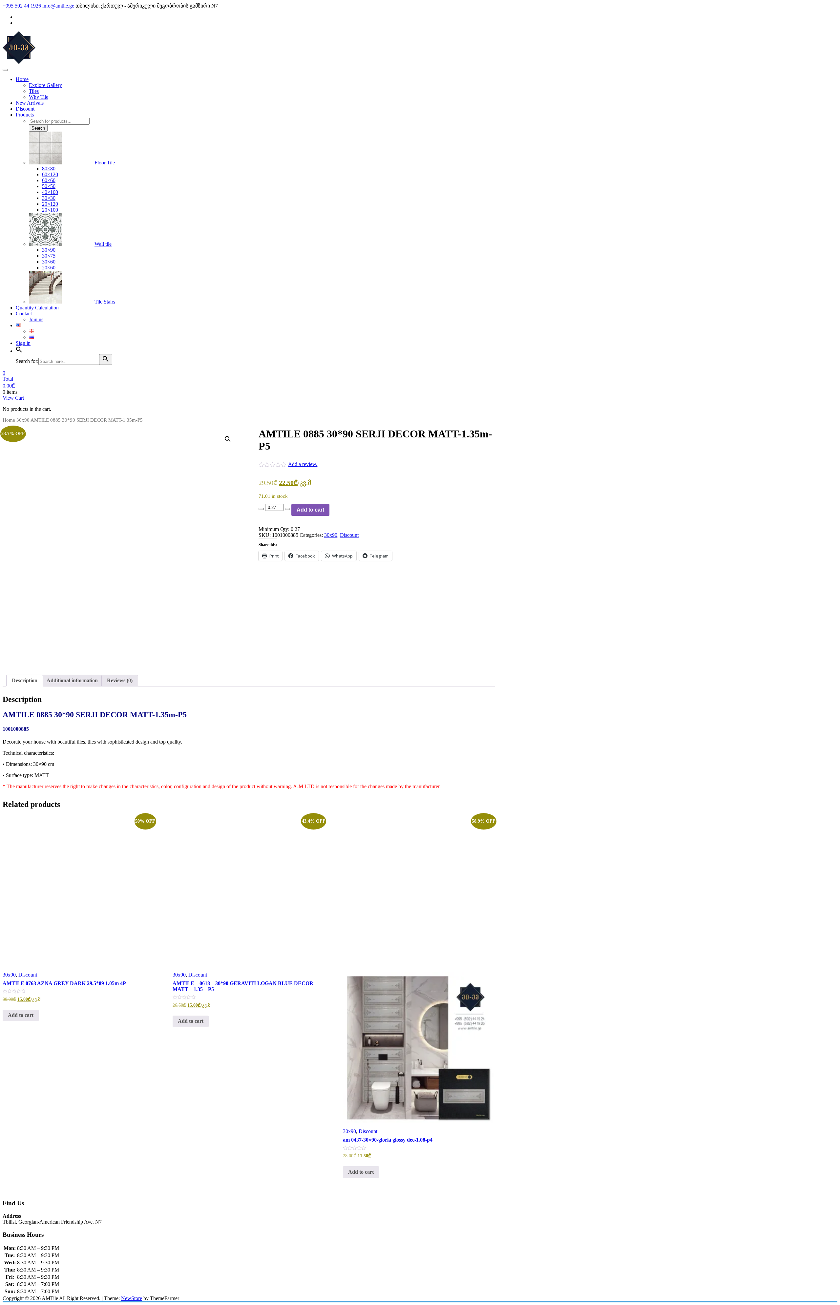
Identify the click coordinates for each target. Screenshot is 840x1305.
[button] (228, 439)
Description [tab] (24, 680)
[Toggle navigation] (5, 70)
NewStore (131, 1298)
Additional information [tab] (72, 680)
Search (38, 128)
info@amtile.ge (58, 6)
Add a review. (302, 464)
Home (9, 420)
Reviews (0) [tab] (120, 680)
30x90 (23, 420)
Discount (349, 535)
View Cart (13, 398)
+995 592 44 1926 (22, 6)
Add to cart (310, 510)
